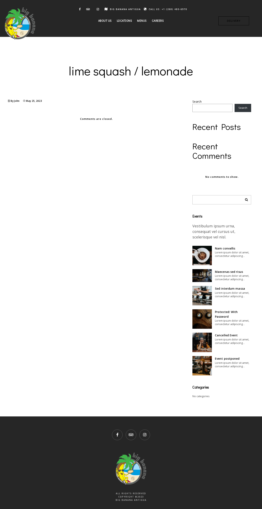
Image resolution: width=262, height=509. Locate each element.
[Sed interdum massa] (202, 295)
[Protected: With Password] (202, 319)
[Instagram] (97, 9)
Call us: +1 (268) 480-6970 (168, 9)
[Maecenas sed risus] (202, 275)
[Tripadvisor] (88, 9)
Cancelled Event (226, 335)
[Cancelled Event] (202, 342)
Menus (142, 21)
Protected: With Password (226, 314)
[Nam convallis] (202, 255)
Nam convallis (225, 248)
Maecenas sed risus (229, 272)
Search (197, 101)
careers (158, 21)
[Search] (245, 198)
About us (105, 21)
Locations (124, 21)
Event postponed (227, 358)
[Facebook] (79, 9)
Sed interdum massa (230, 288)
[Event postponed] (202, 365)
